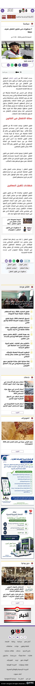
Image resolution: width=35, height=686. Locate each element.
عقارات (30, 655)
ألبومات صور (24, 660)
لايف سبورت (17, 674)
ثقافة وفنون (25, 646)
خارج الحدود (26, 650)
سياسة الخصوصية (10, 678)
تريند (16, 660)
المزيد (17, 412)
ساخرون (5, 655)
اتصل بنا (21, 678)
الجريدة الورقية (12, 664)
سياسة (19, 641)
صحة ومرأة (22, 655)
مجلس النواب (23, 264)
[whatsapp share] (12, 65)
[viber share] (6, 261)
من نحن (28, 678)
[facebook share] (19, 65)
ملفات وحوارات (23, 664)
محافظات (9, 646)
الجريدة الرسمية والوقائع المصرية (17, 669)
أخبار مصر (27, 641)
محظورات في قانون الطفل (17, 271)
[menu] (32, 10)
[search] (2, 10)
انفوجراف (10, 660)
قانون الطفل (13, 78)
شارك (24, 65)
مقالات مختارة (9, 650)
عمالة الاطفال (24, 268)
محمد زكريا (28, 61)
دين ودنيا (13, 655)
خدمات (18, 650)
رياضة (13, 641)
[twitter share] (15, 65)
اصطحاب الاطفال (12, 268)
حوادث (16, 646)
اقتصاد (7, 641)
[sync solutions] (30, 683)
